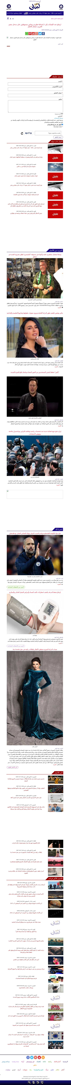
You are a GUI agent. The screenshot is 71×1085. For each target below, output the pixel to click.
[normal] (10, 18)
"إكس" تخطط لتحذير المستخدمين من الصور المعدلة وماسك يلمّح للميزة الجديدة (35, 372)
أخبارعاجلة (60, 18)
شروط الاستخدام (58, 118)
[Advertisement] (35, 62)
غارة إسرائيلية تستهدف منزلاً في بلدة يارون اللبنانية (26, 194)
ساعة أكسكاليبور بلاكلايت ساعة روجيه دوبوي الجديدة (26, 997)
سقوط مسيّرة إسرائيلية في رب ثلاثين (26, 166)
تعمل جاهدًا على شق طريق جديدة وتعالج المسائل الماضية (26, 922)
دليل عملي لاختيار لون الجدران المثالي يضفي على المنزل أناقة (26, 797)
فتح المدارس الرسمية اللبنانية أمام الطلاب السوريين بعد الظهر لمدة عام (26, 1016)
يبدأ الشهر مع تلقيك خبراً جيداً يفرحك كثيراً (26, 931)
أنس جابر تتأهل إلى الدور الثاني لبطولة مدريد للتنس (26, 959)
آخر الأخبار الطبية (12, 767)
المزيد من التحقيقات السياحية (16, 587)
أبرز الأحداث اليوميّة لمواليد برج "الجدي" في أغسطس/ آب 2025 (26, 903)
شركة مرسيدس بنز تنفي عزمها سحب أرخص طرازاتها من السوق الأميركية (26, 969)
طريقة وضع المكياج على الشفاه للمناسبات (26, 978)
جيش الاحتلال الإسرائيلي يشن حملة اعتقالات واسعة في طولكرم (26, 213)
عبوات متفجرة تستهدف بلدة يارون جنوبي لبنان (26, 175)
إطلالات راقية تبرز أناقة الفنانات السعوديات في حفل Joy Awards (26, 852)
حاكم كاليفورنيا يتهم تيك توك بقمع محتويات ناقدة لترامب (26, 843)
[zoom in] (8, 18)
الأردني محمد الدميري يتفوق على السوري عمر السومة (26, 1025)
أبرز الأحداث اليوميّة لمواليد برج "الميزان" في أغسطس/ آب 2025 (26, 912)
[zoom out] (13, 18)
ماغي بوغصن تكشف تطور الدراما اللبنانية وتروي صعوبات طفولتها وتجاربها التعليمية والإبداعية (35, 313)
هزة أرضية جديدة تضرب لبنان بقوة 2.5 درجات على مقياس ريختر (26, 185)
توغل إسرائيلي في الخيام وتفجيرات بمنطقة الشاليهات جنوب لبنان (26, 157)
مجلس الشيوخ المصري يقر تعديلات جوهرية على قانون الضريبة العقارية (26, 941)
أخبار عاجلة (53, 18)
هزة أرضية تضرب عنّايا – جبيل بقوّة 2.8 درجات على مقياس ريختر (26, 147)
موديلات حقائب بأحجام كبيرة (26, 987)
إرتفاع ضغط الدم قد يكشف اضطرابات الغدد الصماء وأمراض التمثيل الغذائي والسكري (35, 592)
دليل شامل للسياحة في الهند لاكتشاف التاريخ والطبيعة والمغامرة (26, 861)
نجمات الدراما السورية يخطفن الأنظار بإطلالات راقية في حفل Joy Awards (35, 649)
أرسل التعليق (58, 137)
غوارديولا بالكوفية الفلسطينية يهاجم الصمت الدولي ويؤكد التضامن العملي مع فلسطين (35, 533)
